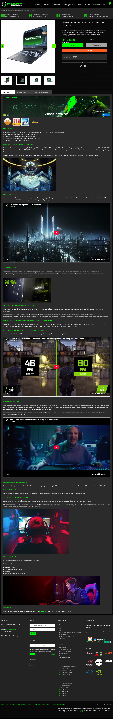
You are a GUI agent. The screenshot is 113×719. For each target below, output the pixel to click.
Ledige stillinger (65, 687)
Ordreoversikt (63, 626)
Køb (74, 45)
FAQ (60, 655)
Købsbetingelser (15, 704)
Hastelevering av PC (66, 670)
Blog (48, 704)
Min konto (62, 624)
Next (54, 46)
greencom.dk (64, 693)
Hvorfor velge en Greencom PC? (69, 666)
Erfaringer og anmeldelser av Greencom (70, 632)
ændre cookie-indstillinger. (80, 711)
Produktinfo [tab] (7, 92)
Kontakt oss (62, 647)
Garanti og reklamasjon (65, 651)
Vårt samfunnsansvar (64, 657)
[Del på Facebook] (84, 66)
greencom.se (64, 691)
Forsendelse (4, 704)
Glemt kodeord (52, 633)
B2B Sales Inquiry (65, 685)
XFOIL (62, 689)
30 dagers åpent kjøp (65, 649)
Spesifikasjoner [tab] (22, 92)
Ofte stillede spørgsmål (58, 704)
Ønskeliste (97, 45)
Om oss (61, 630)
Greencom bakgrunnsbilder (66, 636)
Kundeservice (43, 611)
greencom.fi (64, 695)
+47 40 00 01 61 (10, 627)
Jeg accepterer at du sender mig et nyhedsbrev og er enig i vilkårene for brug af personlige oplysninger (42, 650)
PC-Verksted (64, 668)
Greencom (34, 665)
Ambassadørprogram (66, 683)
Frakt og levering (63, 653)
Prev (2, 46)
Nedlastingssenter (65, 674)
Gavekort (61, 628)
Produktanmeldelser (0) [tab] (40, 92)
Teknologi (62, 638)
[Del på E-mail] (88, 66)
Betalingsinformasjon (66, 672)
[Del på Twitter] (80, 66)
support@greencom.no (10, 629)
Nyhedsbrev (41, 704)
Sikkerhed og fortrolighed (29, 704)
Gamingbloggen (63, 634)
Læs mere (53, 654)
